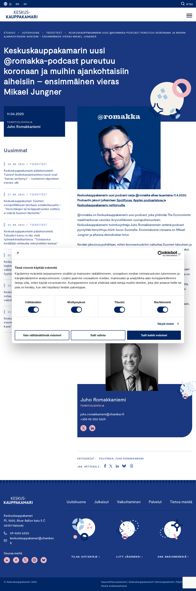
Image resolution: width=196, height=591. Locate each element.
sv (25, 4)
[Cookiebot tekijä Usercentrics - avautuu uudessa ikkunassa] (164, 253)
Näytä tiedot (166, 323)
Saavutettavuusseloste (114, 581)
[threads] (131, 466)
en (17, 4)
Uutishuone (31, 32)
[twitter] (110, 466)
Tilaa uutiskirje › (85, 556)
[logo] (21, 14)
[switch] (76, 309)
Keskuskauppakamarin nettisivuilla (101, 205)
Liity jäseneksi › (129, 556)
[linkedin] (117, 466)
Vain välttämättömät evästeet (42, 335)
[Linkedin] (92, 428)
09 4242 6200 (19, 533)
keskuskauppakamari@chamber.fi (32, 540)
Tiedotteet (54, 32)
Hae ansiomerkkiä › (173, 556)
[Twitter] (83, 428)
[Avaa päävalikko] (189, 14)
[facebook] (105, 466)
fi (10, 4)
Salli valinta (98, 335)
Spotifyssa (124, 200)
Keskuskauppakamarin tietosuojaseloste (151, 581)
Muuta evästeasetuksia (114, 585)
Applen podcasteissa (148, 200)
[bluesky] (124, 466)
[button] (186, 4)
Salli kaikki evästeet (154, 335)
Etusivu (9, 32)
